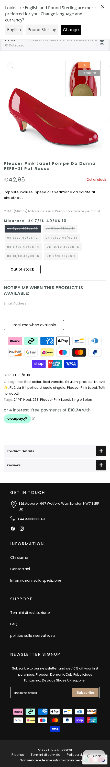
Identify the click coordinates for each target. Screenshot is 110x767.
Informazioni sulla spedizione (35, 580)
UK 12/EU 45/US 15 (64, 248)
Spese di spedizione (53, 192)
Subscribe (85, 692)
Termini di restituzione (30, 612)
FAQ (13, 624)
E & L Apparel (61, 750)
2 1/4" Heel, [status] (18, 399)
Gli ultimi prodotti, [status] (79, 381)
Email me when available (34, 324)
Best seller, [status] (23, 381)
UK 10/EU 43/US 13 (63, 239)
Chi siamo (19, 557)
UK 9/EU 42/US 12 (24, 239)
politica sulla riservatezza (32, 635)
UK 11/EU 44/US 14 (24, 248)
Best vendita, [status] (54, 381)
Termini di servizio (45, 754)
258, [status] (36, 399)
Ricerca (18, 754)
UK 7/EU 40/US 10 (24, 229)
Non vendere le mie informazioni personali (55, 760)
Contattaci (20, 568)
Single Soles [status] (82, 399)
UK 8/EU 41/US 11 (62, 229)
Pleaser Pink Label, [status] (82, 387)
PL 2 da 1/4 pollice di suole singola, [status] (38, 387)
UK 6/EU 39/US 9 (62, 257)
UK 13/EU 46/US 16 (24, 257)
